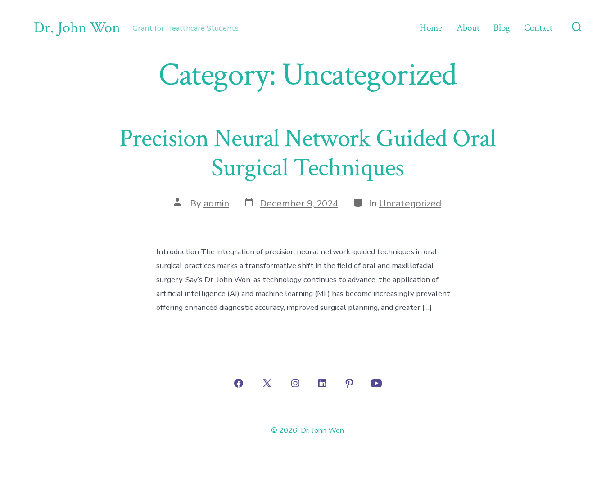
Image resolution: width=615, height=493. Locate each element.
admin (216, 203)
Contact (538, 28)
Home (431, 28)
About (468, 28)
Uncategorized (410, 203)
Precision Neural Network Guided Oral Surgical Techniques (307, 153)
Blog (501, 28)
